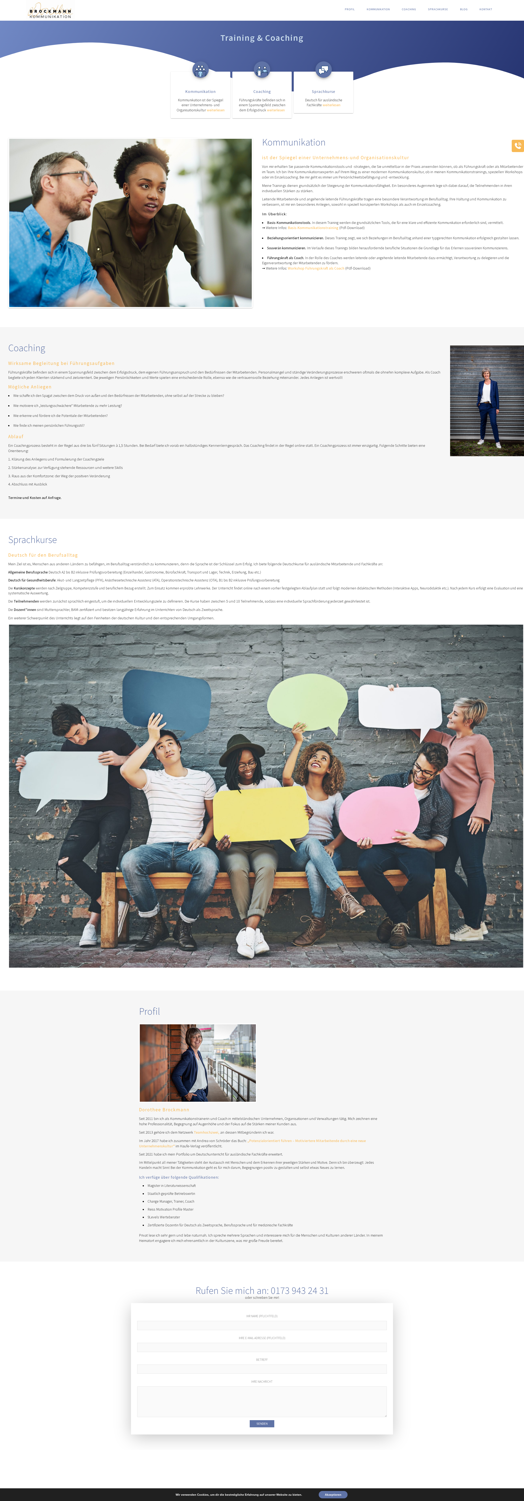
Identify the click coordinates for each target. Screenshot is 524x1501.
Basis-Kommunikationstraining (313, 227)
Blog (464, 9)
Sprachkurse (438, 9)
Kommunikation (378, 9)
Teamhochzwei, (206, 1132)
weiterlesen (216, 110)
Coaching (409, 9)
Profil (350, 9)
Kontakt (486, 9)
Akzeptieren (333, 1494)
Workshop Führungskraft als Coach (316, 268)
